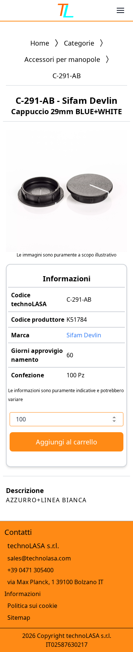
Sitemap (18, 617)
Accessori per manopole (62, 59)
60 (69, 355)
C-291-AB (78, 299)
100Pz (75, 375)
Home (39, 43)
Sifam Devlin (83, 335)
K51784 (76, 319)
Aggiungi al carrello (66, 441)
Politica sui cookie (32, 606)
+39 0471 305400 (30, 570)
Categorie (79, 43)
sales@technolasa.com (39, 558)
